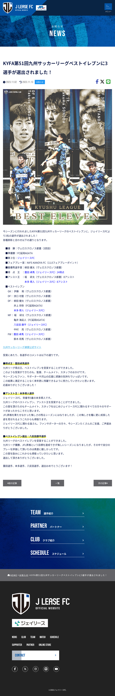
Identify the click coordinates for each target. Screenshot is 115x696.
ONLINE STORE (45, 645)
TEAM (32, 637)
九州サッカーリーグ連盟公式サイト (22, 347)
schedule (54, 637)
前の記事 (13, 483)
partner (30, 645)
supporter (17, 645)
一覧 (57, 483)
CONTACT (20, 655)
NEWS (14, 637)
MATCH (43, 637)
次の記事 (102, 483)
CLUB (23, 637)
